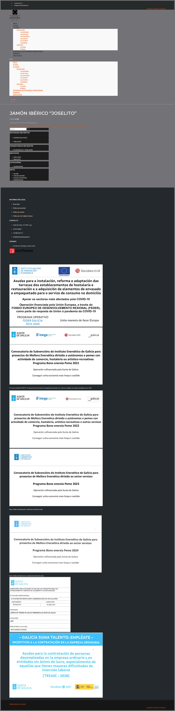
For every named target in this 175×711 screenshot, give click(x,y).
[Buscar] (28, 129)
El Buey (15, 65)
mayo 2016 (17, 159)
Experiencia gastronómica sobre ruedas (28, 51)
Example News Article (20, 137)
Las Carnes (24, 38)
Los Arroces (24, 34)
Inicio (15, 62)
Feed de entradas (19, 175)
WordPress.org (18, 180)
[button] (63, 59)
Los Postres (24, 40)
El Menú (22, 88)
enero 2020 (17, 157)
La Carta (16, 28)
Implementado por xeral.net (17, 704)
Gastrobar (20, 45)
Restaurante (21, 30)
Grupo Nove (17, 55)
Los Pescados (24, 36)
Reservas (16, 92)
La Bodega (23, 43)
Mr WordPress (18, 150)
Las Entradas (24, 32)
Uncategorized (18, 166)
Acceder (16, 173)
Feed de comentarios (20, 178)
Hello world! (17, 141)
